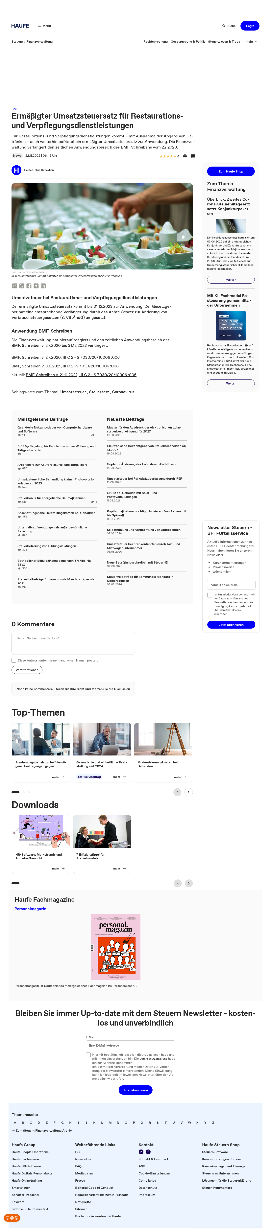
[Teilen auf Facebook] (29, 286)
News (17, 155)
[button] (249, 26)
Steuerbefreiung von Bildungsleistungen (46, 546)
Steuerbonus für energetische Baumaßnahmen (51, 498)
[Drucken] (185, 156)
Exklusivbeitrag (89, 777)
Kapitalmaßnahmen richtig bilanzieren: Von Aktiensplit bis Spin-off (146, 513)
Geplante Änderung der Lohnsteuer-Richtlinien (141, 464)
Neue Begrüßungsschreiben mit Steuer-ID (137, 562)
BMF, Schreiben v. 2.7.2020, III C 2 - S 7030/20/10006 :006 (66, 357)
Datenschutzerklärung (153, 1059)
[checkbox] (14, 660)
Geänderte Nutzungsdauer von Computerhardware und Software (54, 429)
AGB (145, 1055)
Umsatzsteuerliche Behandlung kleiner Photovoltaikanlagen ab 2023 (55, 481)
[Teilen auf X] (22, 286)
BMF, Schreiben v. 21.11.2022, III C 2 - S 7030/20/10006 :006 (81, 375)
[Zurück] (177, 792)
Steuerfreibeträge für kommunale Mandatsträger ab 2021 (55, 581)
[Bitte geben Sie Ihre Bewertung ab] (175, 156)
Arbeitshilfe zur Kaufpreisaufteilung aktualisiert (52, 465)
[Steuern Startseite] (21, 26)
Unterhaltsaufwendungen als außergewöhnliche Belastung (52, 529)
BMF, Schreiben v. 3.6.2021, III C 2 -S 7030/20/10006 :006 (65, 366)
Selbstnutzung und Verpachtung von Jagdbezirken (144, 530)
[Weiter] (189, 792)
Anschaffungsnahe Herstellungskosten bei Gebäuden (56, 513)
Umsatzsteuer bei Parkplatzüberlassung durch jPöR (144, 478)
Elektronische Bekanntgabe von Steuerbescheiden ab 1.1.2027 (146, 448)
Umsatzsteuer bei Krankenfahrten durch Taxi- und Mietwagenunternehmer (143, 546)
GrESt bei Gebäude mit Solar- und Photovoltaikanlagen (132, 495)
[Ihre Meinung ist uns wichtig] (12, 1218)
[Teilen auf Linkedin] (43, 286)
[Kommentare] (193, 156)
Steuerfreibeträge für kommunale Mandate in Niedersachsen (140, 579)
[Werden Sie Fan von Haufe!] (148, 1151)
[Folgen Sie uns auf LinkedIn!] (141, 1151)
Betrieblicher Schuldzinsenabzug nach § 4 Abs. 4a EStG (54, 563)
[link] (17, 41)
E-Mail (90, 1037)
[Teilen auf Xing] (36, 286)
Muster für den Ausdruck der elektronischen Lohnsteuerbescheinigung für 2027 (144, 429)
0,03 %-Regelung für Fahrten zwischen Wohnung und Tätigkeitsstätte (56, 448)
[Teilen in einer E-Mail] (15, 286)
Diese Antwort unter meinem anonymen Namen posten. (58, 660)
